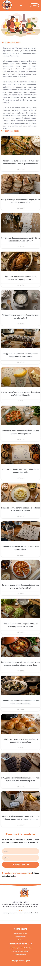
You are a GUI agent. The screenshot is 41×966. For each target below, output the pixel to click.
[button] (20, 5)
